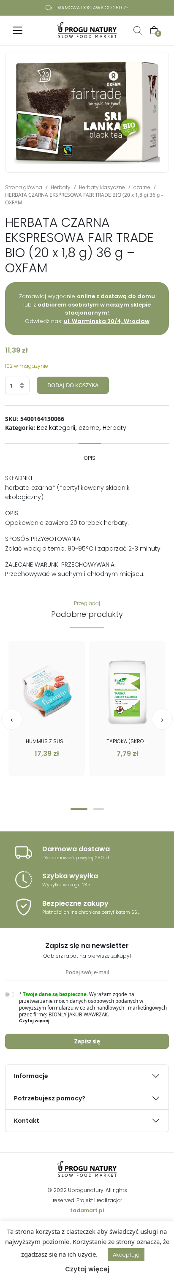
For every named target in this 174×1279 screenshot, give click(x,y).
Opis (89, 458)
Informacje (31, 1076)
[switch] (9, 994)
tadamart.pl (87, 1210)
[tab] (90, 453)
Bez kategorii (56, 428)
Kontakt (26, 1120)
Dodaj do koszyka (72, 385)
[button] (79, 809)
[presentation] (11, 719)
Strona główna (23, 187)
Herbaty (61, 187)
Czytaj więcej (87, 1269)
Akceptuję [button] (126, 1255)
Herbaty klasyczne (102, 187)
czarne (141, 187)
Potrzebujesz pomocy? (49, 1098)
